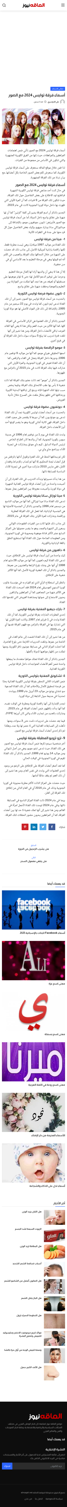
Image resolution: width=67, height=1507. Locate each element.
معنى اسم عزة (57, 983)
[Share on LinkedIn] (34, 827)
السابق (33, 845)
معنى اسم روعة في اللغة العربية (46, 1084)
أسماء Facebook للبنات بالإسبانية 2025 (42, 932)
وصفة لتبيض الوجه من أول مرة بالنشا (22, 1350)
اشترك (7, 1466)
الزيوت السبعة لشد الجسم (28, 1229)
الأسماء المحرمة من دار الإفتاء (48, 1135)
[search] (4, 5)
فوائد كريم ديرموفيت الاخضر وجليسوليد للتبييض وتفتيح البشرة (22, 1334)
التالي (34, 857)
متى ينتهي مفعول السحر (33, 861)
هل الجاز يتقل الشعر (31, 1298)
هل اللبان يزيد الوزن (31, 1211)
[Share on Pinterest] (25, 827)
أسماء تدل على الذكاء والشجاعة (47, 1185)
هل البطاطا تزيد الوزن (30, 1246)
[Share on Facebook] (51, 827)
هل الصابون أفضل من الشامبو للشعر (22, 1280)
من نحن (28, 1498)
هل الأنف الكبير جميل (30, 1367)
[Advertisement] (33, 51)
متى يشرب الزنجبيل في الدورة (33, 848)
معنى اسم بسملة (55, 1034)
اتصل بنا (39, 1498)
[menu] (63, 5)
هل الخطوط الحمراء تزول (28, 1315)
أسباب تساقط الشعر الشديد (27, 1263)
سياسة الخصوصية (54, 1498)
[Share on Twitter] (43, 827)
